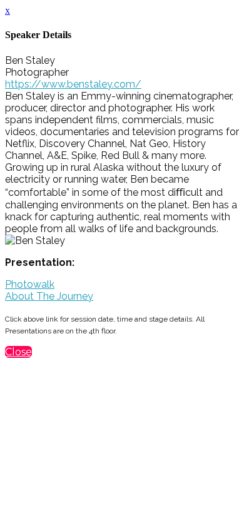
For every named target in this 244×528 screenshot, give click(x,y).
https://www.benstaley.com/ (73, 84)
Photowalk (29, 284)
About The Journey (49, 296)
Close (18, 352)
